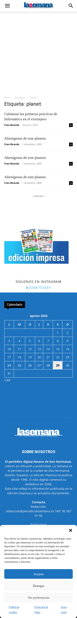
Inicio (7, 97)
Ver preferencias (38, 597)
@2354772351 (38, 287)
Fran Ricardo (11, 125)
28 (48, 365)
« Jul (7, 380)
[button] (70, 530)
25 (19, 365)
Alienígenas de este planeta (25, 138)
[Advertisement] (38, 52)
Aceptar (38, 574)
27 (39, 365)
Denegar (38, 586)
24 (9, 365)
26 (30, 365)
